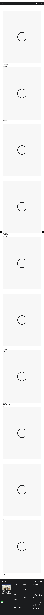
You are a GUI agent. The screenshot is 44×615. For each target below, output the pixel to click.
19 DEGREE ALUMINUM (6, 290)
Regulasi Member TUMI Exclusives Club (17, 589)
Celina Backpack (5, 64)
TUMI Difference (25, 595)
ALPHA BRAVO (5, 120)
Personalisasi (24, 597)
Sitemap (3, 612)
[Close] (41, 0)
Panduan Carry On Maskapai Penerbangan (17, 603)
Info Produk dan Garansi (17, 601)
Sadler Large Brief (5, 517)
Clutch (4, 574)
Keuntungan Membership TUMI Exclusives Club (17, 587)
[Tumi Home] (3, 3)
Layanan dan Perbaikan (17, 599)
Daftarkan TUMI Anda (25, 589)
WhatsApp (24, 605)
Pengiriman (15, 594)
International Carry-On (6, 404)
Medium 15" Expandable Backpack (8, 347)
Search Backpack (5, 121)
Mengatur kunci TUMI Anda (17, 607)
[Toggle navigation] (41, 3)
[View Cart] (39, 3)
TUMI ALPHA (4, 573)
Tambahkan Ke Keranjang (22, 117)
